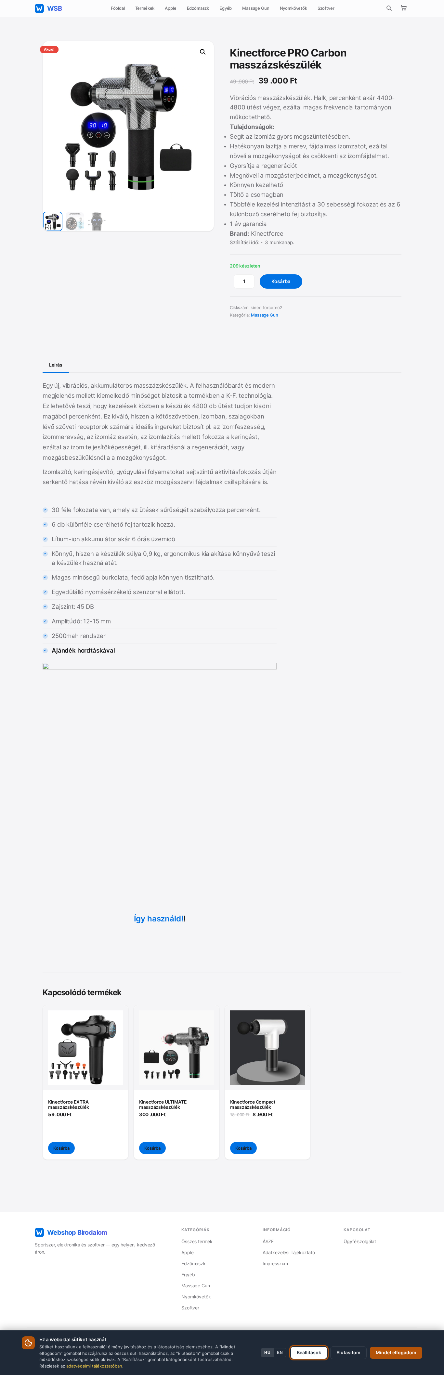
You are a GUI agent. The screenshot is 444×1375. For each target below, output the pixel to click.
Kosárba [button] (61, 1148)
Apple (170, 8)
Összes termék (197, 1241)
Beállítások (309, 1352)
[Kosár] (403, 8)
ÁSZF (268, 1241)
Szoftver (326, 8)
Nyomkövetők (293, 8)
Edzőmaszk (198, 8)
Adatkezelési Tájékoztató (289, 1252)
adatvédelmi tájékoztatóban (94, 1366)
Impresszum (275, 1263)
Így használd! (158, 918)
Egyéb (225, 8)
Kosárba (281, 281)
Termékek (145, 8)
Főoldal (118, 8)
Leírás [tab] (55, 365)
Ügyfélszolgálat (360, 1241)
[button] (203, 52)
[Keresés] (389, 8)
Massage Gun (255, 8)
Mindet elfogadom (396, 1352)
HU (267, 1352)
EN (280, 1352)
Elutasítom (348, 1352)
